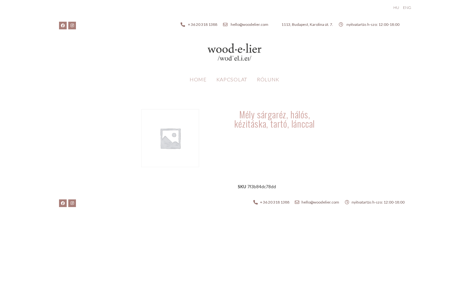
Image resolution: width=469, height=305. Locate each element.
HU (396, 7)
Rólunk (268, 79)
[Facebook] (63, 25)
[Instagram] (72, 25)
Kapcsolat (231, 79)
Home (198, 79)
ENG (407, 7)
